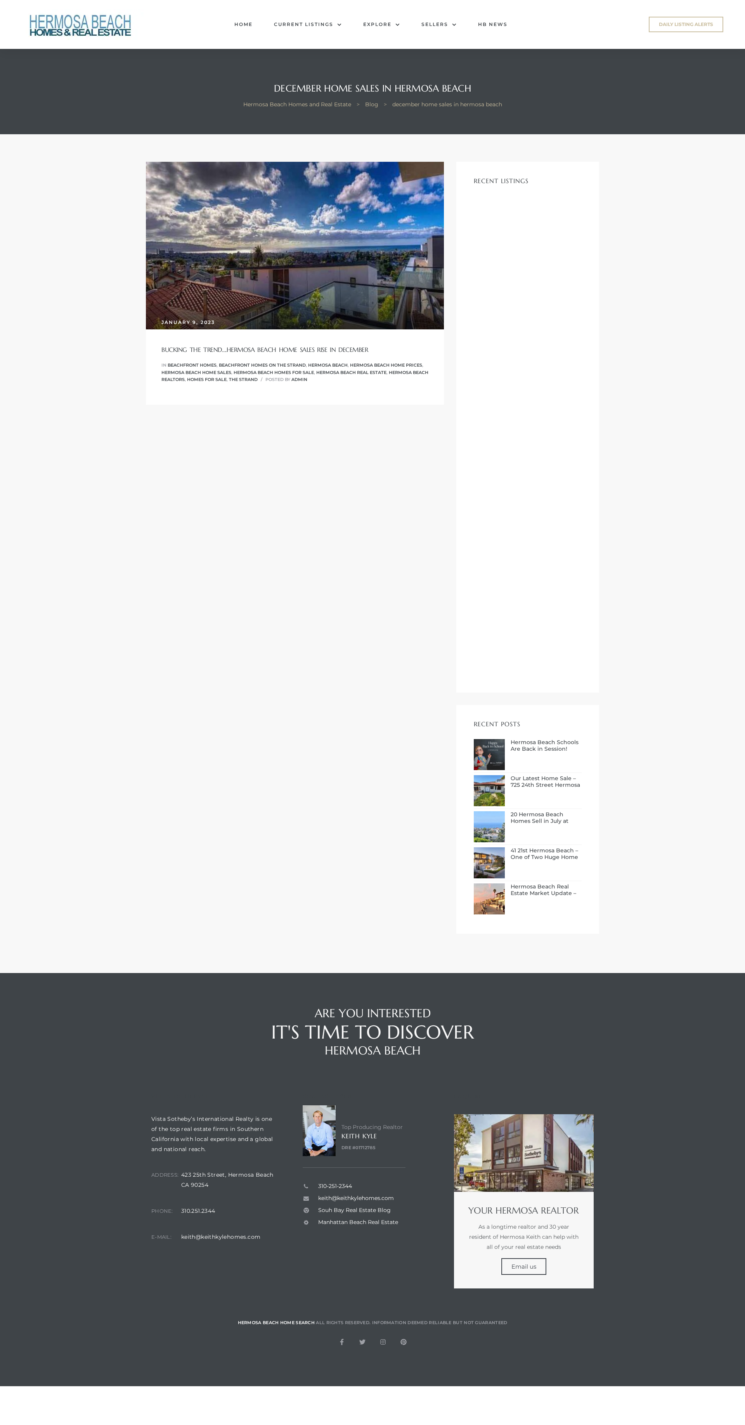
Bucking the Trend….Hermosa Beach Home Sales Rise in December (264, 349)
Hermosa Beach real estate (351, 372)
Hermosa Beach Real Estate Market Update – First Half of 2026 (543, 890)
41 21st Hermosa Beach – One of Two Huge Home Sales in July (544, 854)
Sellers (434, 24)
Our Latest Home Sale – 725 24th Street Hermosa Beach (545, 781)
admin (299, 379)
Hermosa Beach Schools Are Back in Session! (545, 745)
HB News (493, 24)
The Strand (243, 379)
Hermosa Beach (328, 365)
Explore (377, 24)
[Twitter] (362, 1342)
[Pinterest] (403, 1342)
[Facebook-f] (342, 1342)
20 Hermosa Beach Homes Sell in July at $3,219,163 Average (539, 817)
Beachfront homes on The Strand (262, 365)
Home (243, 24)
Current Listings (303, 24)
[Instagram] (383, 1342)
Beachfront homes (192, 365)
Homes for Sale (207, 379)
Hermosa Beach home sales (196, 372)
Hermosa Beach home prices (386, 365)
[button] (686, 24)
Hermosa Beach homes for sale (274, 372)
